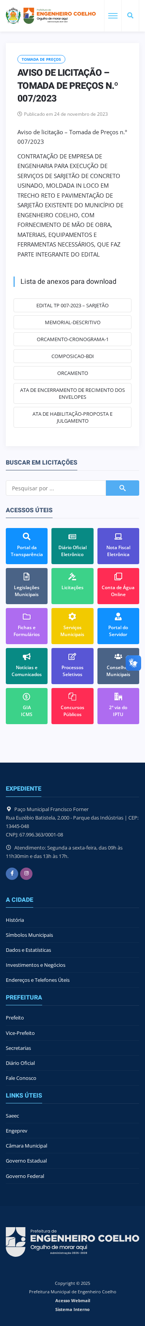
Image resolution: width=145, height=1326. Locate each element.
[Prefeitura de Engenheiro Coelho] (51, 16)
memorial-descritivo (73, 322)
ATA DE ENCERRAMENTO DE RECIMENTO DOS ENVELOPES (72, 393)
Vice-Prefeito (20, 1032)
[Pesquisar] (130, 16)
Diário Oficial (20, 1062)
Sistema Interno (72, 1309)
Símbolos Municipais (29, 934)
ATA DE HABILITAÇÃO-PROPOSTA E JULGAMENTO (72, 417)
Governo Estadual (26, 1160)
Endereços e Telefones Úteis (38, 979)
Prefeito (15, 1017)
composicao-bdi (72, 356)
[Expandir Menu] (113, 16)
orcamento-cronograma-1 (73, 339)
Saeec (12, 1115)
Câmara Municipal (26, 1145)
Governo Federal (25, 1176)
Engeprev (16, 1130)
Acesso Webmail (72, 1300)
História (15, 919)
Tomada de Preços (41, 59)
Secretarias (18, 1047)
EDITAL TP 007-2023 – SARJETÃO (72, 305)
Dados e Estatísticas (28, 949)
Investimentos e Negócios (35, 964)
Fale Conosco (21, 1077)
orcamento (72, 373)
